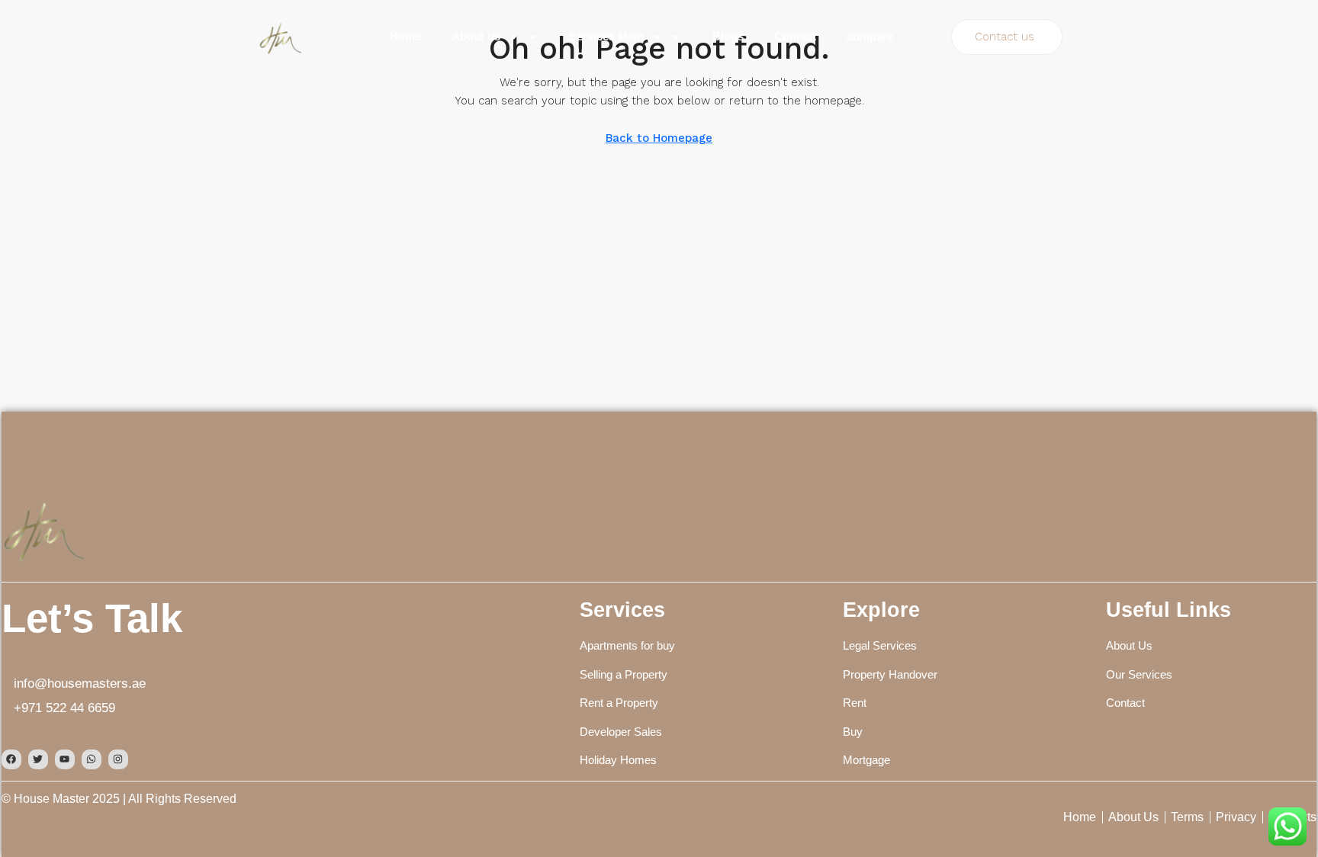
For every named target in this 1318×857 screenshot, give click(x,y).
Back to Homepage (659, 138)
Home (405, 36)
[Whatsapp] (91, 759)
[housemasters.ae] (43, 529)
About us (476, 36)
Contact (795, 36)
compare (870, 36)
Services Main (606, 36)
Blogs (728, 36)
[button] (1006, 37)
